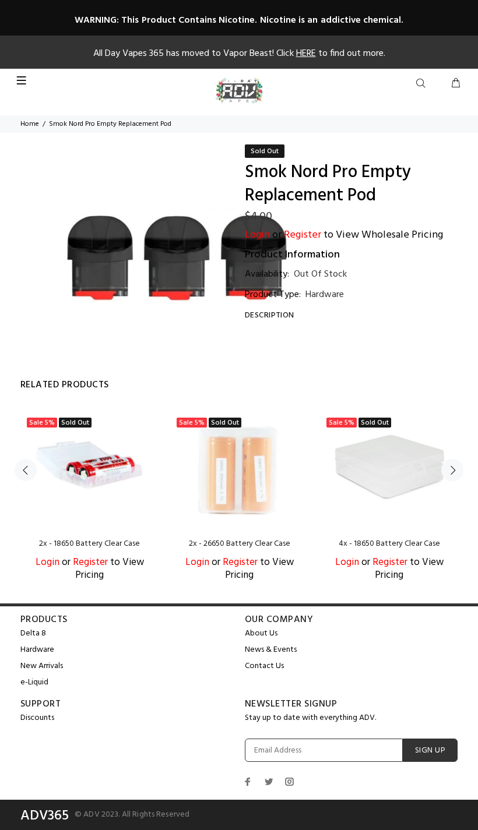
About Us (261, 633)
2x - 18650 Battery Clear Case (89, 543)
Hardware (324, 294)
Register (302, 235)
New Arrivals (41, 666)
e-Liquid (34, 682)
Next (452, 470)
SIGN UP (430, 750)
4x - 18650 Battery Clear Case (389, 543)
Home (29, 124)
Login (257, 235)
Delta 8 (33, 633)
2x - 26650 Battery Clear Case (239, 543)
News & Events (271, 649)
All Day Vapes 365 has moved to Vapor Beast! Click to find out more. (239, 53)
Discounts (37, 718)
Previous (26, 470)
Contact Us (264, 666)
